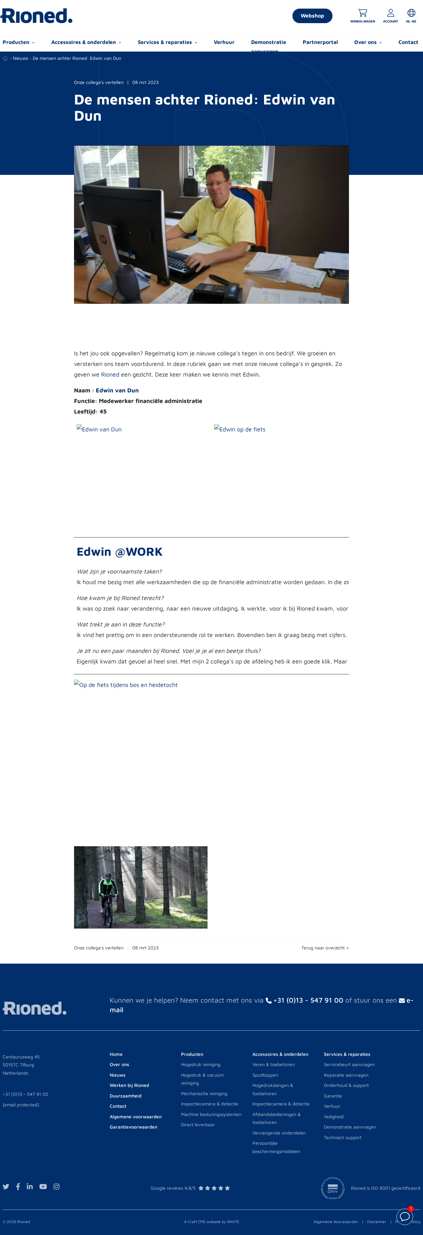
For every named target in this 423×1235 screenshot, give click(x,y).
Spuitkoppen (265, 1075)
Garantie (333, 1095)
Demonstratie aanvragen (268, 46)
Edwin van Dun (117, 390)
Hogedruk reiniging (200, 1064)
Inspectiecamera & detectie (209, 1103)
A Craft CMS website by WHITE (211, 1221)
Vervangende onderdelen (279, 1132)
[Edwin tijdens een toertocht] (188, 684)
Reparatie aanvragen (346, 1075)
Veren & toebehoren (273, 1064)
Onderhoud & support (346, 1085)
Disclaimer (376, 1221)
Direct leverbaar (198, 1124)
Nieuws (20, 58)
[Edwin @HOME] (269, 429)
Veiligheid (334, 1116)
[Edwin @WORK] (132, 429)
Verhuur (224, 42)
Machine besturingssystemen (211, 1114)
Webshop (312, 16)
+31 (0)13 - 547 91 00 (25, 1094)
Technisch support (343, 1137)
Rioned (110, 374)
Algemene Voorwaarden (336, 1221)
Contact (408, 42)
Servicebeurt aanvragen (349, 1064)
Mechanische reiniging (204, 1093)
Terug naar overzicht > (325, 947)
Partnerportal (320, 42)
